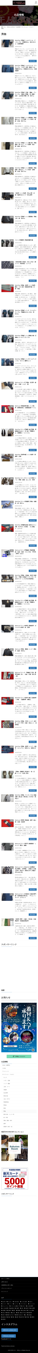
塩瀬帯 (9, 1310)
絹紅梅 (4, 1317)
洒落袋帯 (30, 1312)
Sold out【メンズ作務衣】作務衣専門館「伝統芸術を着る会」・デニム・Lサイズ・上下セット (25, 895)
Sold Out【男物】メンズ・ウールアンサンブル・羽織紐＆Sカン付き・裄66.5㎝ (25, 312)
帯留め (5, 1105)
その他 (4, 1068)
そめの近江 (16, 1301)
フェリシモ (32, 1303)
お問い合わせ (4, 1281)
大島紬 (24, 1310)
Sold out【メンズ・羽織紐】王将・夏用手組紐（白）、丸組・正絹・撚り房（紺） (25, 674)
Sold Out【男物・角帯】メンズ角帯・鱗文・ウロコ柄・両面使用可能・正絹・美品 (25, 287)
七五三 (23, 1306)
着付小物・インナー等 (9, 1114)
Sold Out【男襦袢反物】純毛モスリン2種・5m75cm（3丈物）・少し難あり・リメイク (25, 526)
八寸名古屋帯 (5, 1308)
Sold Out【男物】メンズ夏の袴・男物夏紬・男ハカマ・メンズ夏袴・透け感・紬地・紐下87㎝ (25, 144)
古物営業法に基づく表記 (7, 1285)
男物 (5, 1111)
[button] (19, 1056)
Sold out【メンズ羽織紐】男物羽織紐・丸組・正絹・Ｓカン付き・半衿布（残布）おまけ (25, 551)
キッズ (5, 1077)
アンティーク (5, 1071)
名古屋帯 (6, 1092)
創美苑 (12, 1308)
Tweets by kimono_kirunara (7, 1346)
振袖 (18, 1312)
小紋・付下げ (7, 1099)
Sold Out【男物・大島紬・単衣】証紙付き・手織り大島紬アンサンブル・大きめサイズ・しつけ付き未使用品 (25, 577)
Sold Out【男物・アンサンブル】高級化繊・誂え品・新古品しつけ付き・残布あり (25, 796)
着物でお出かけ (19, 1314)
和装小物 (6, 1095)
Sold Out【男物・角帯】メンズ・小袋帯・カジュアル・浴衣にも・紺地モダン (25, 748)
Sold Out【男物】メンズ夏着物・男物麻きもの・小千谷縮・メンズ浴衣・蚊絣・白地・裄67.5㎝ (25, 119)
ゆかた (31, 1301)
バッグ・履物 (7, 1083)
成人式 (13, 1312)
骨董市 (4, 1319)
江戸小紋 (24, 1312)
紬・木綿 (6, 1117)
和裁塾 (4, 1310)
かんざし (10, 1301)
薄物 (13, 1317)
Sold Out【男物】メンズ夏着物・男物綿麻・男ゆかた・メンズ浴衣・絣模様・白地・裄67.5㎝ (25, 169)
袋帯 (5, 1123)
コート (10, 1303)
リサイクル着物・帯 (15, 1306)
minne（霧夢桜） (6, 1065)
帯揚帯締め (6, 1102)
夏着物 (18, 1310)
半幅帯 (5, 1089)
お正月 (4, 1301)
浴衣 (4, 1314)
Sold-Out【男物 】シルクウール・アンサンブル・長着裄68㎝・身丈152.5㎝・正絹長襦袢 (25, 42)
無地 (5, 1108)
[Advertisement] (19, 968)
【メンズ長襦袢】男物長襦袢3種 (24, 240)
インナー (5, 1303)
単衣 (22, 1308)
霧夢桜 (32, 1317)
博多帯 (27, 1308)
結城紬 (30, 1314)
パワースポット (23, 1303)
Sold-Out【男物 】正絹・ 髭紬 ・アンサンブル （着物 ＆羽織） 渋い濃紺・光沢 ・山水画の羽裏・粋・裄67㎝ (25, 94)
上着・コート (7, 1086)
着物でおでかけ (10, 1314)
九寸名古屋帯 (30, 1306)
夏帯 (14, 1310)
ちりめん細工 (24, 1301)
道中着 (22, 1317)
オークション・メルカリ (8, 1074)
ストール (16, 1303)
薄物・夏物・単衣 (8, 1120)
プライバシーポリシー (6, 1288)
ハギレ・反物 (7, 1080)
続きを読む (32, 61)
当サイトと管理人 (5, 1278)
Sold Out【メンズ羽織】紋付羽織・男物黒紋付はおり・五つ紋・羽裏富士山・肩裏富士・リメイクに (25, 431)
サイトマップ (4, 1291)
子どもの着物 (31, 1310)
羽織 (9, 1317)
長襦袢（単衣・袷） (8, 1126)
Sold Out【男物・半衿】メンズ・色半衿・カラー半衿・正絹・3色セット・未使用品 (26, 722)
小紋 (4, 1312)
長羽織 (27, 1317)
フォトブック (5, 1306)
